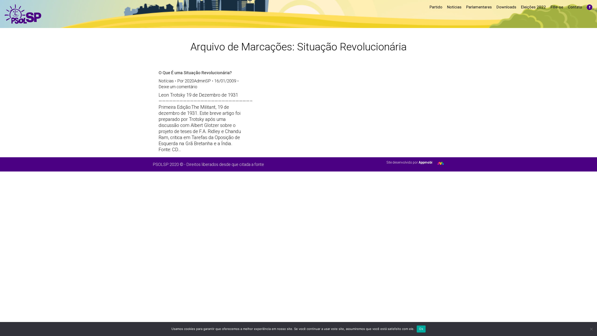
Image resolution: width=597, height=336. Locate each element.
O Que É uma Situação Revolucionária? (195, 72)
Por (194, 80)
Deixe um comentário (178, 86)
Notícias (166, 80)
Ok (421, 329)
